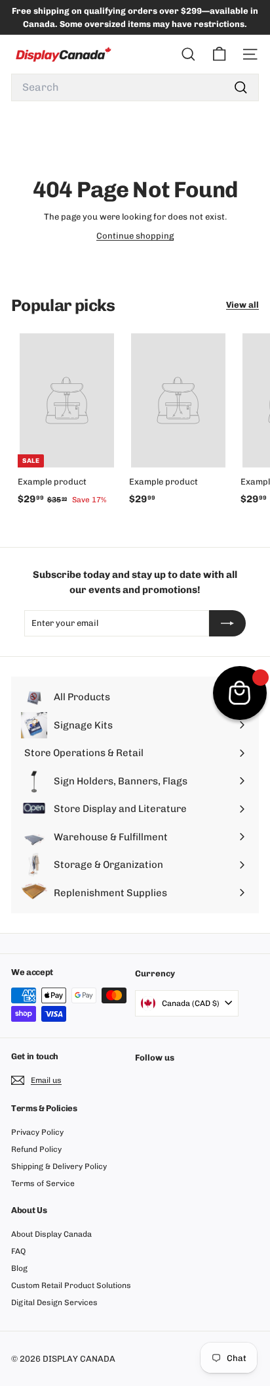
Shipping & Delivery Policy (59, 1166)
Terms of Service (43, 1183)
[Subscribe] (227, 623)
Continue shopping (135, 236)
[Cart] (219, 54)
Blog (19, 1268)
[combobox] (135, 87)
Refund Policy (36, 1149)
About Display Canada (51, 1234)
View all (242, 305)
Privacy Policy (37, 1132)
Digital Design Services (54, 1302)
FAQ (18, 1251)
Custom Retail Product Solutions (71, 1285)
